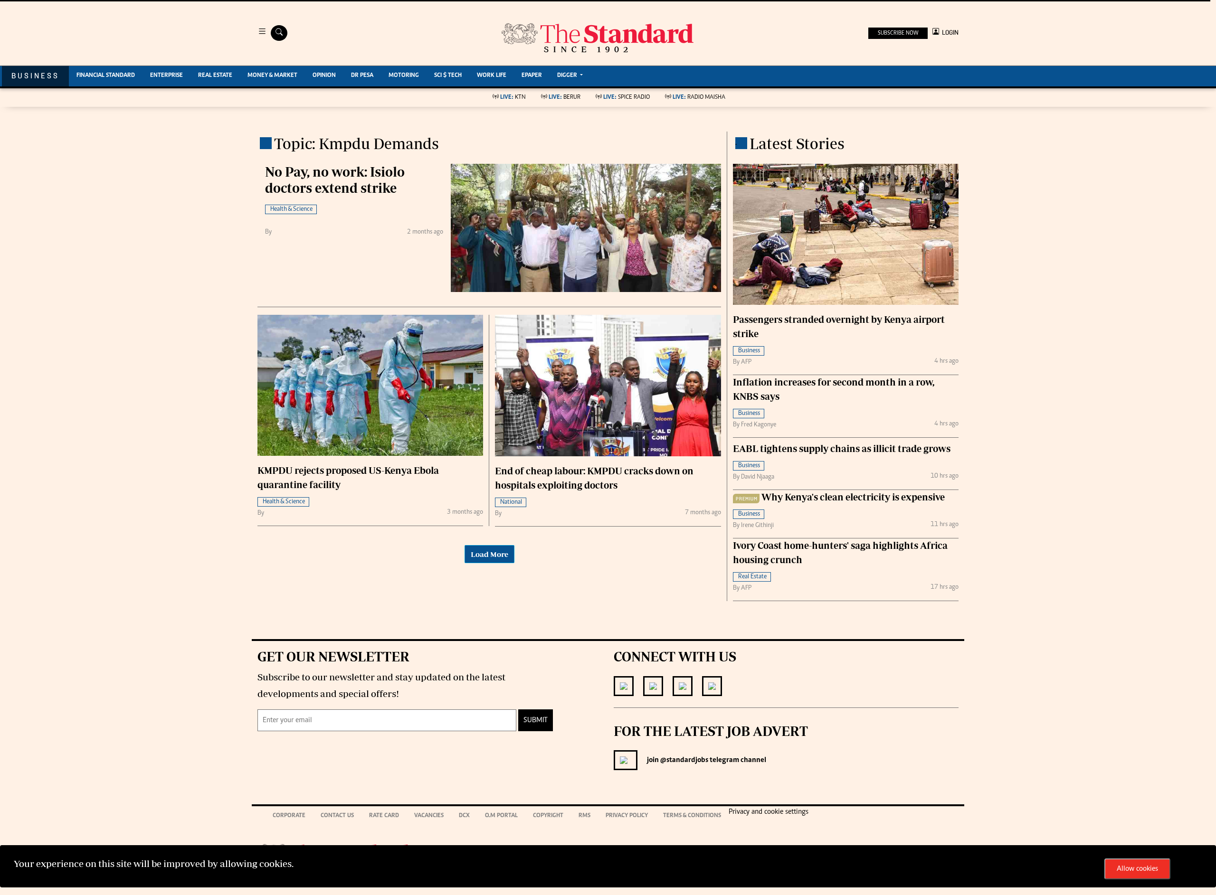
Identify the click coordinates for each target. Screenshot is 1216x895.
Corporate (289, 816)
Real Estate (215, 76)
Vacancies (429, 816)
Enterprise (166, 76)
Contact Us (337, 816)
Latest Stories (797, 143)
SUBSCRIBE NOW (898, 33)
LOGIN (949, 32)
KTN (513, 97)
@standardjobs (683, 760)
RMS (584, 816)
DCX (464, 816)
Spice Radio (626, 97)
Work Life (491, 76)
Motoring (404, 76)
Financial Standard (105, 76)
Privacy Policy (627, 816)
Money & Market (272, 76)
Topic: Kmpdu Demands (356, 143)
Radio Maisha (699, 97)
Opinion (324, 76)
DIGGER (568, 76)
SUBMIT (535, 720)
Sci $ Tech (448, 76)
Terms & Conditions (692, 816)
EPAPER (532, 76)
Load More (489, 554)
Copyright (548, 816)
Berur (564, 97)
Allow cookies (1137, 869)
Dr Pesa (362, 76)
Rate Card (384, 816)
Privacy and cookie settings (768, 812)
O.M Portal (501, 816)
